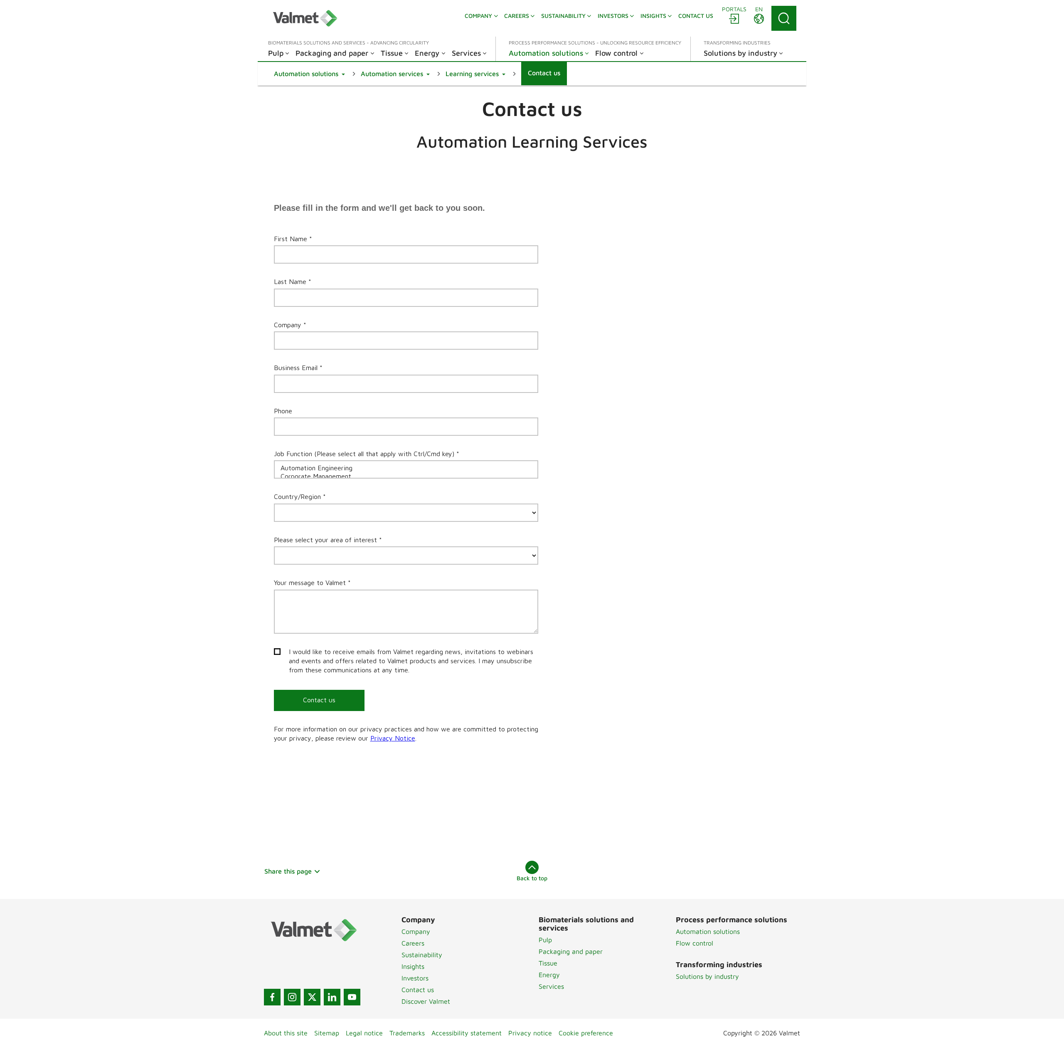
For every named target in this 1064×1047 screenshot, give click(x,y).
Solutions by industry (707, 976)
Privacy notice (530, 1033)
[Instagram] (292, 997)
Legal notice (364, 1033)
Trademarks (407, 1033)
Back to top (532, 878)
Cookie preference (586, 1033)
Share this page (288, 871)
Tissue (548, 963)
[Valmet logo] (305, 18)
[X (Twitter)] (312, 997)
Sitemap (326, 1033)
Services (551, 986)
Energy (549, 974)
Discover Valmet (425, 1001)
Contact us (417, 989)
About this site (286, 1033)
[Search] (783, 18)
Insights (412, 966)
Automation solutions (708, 931)
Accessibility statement (466, 1033)
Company (415, 931)
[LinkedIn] (332, 997)
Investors (415, 978)
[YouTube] (352, 997)
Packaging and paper (571, 951)
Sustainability (421, 954)
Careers (412, 943)
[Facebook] (272, 997)
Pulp (545, 939)
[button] (309, 73)
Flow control (694, 943)
